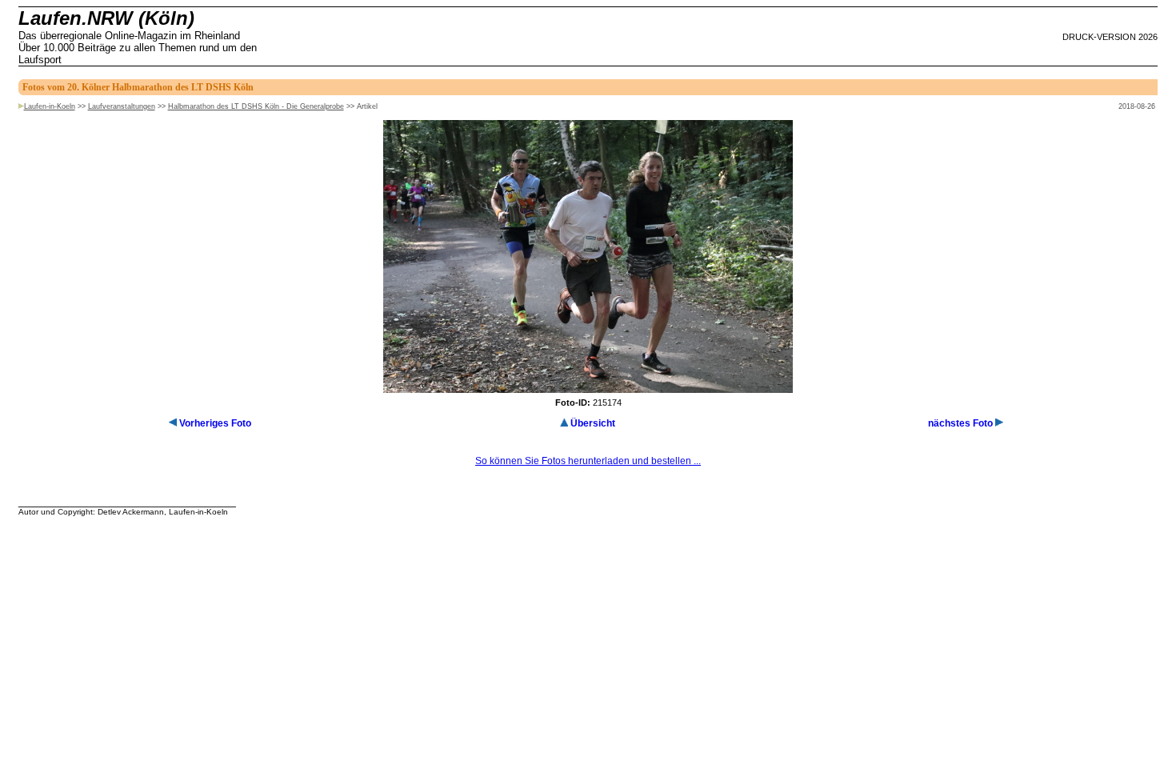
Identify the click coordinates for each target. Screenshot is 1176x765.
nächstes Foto (960, 423)
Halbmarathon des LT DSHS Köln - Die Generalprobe (256, 106)
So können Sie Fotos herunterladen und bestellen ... (588, 461)
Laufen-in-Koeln (49, 106)
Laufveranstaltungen (121, 106)
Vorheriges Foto (215, 423)
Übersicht (592, 423)
